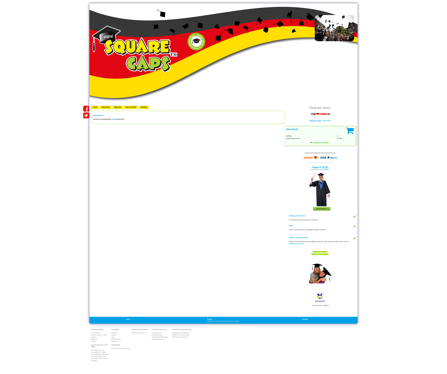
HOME (95, 107)
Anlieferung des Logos (138, 333)
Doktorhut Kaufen (157, 339)
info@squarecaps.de (296, 244)
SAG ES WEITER (131, 107)
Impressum (114, 333)
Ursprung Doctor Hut (97, 350)
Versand (93, 341)
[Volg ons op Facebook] (86, 111)
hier (297, 230)
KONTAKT (144, 107)
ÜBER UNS (117, 107)
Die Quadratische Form (98, 356)
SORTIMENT (106, 107)
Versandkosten (326, 169)
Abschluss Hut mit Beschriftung (120, 348)
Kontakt (305, 319)
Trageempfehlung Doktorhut (180, 333)
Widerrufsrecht (116, 339)
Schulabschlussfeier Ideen (160, 337)
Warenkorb (292, 129)
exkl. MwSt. (327, 121)
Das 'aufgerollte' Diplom (98, 352)
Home (128, 319)
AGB (112, 337)
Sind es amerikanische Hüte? (99, 354)
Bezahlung (94, 339)
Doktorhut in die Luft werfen (181, 335)
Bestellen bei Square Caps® (99, 335)
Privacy (209, 319)
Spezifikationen (95, 333)
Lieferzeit (94, 337)
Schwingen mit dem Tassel (180, 337)
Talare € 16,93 (320, 167)
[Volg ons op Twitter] (86, 117)
